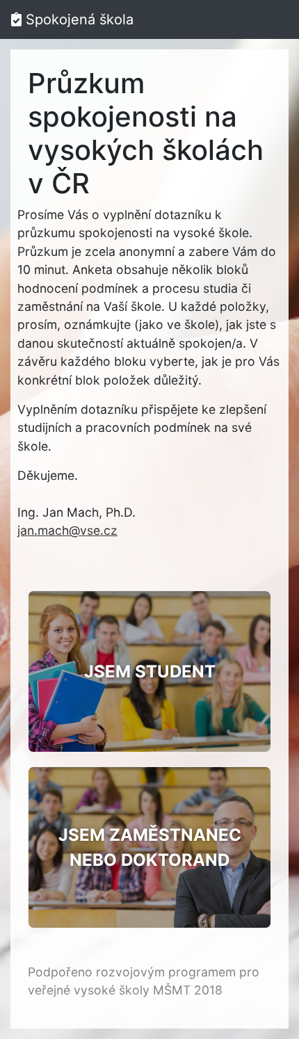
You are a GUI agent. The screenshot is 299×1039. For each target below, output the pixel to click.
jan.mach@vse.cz (67, 530)
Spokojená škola (78, 19)
